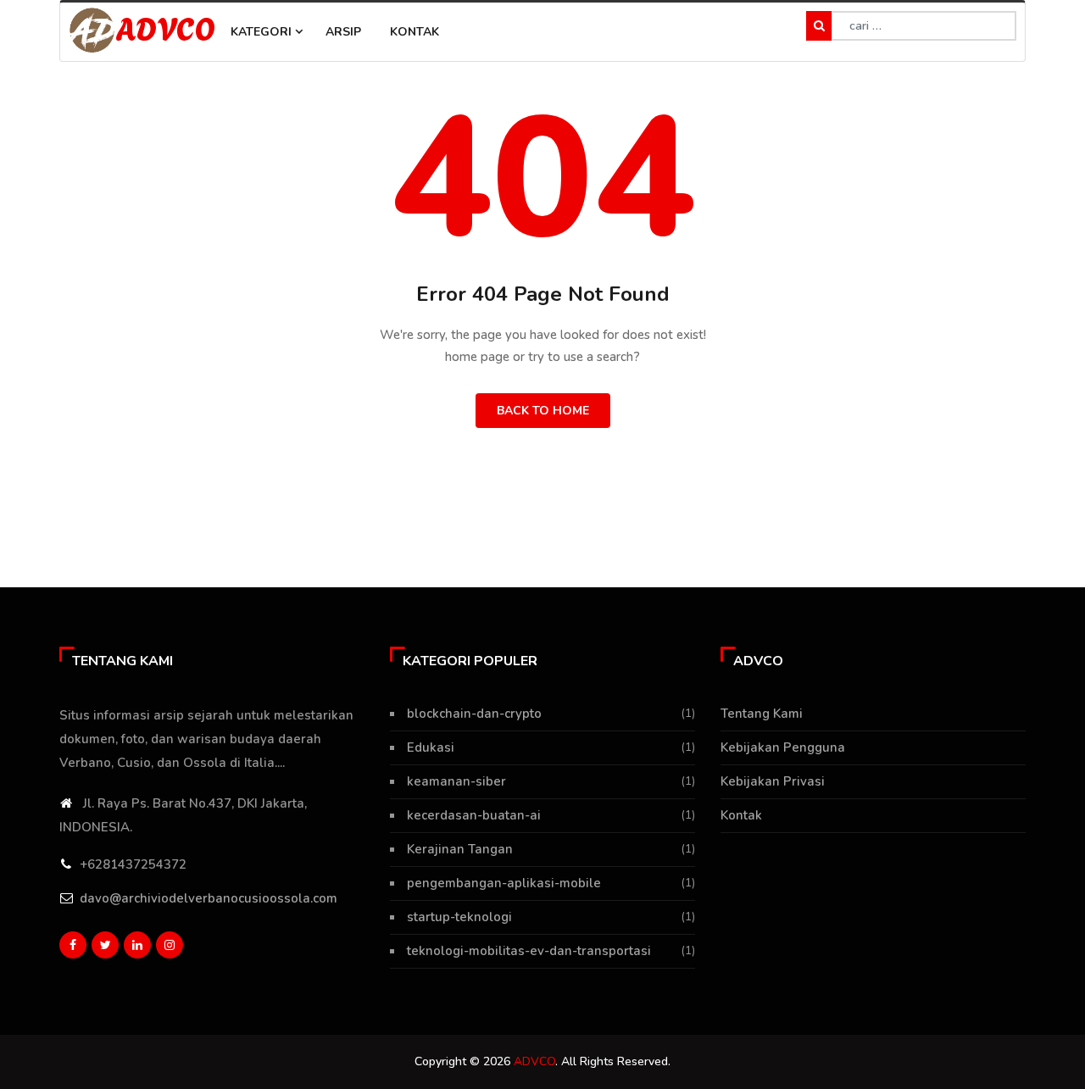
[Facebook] (72, 944)
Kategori (263, 32)
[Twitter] (105, 944)
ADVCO (165, 27)
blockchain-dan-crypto (474, 713)
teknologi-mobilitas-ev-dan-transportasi (529, 950)
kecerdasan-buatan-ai (474, 815)
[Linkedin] (137, 944)
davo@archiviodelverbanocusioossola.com (208, 898)
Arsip (343, 32)
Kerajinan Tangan (460, 849)
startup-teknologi (459, 916)
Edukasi (430, 747)
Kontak (414, 32)
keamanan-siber (456, 781)
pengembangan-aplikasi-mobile (504, 883)
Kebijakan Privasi (773, 781)
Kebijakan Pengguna (783, 747)
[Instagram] (169, 944)
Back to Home (543, 411)
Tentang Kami (762, 713)
